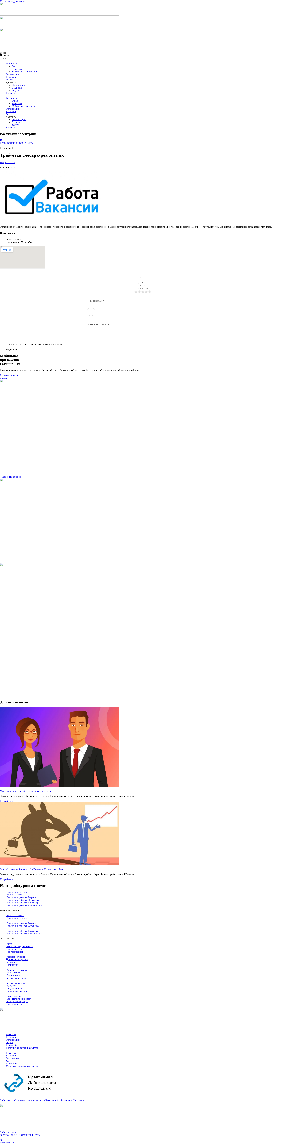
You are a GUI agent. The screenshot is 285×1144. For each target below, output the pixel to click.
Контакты (17, 69)
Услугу (15, 90)
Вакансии (11, 77)
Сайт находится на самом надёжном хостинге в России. (20, 1133)
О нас (15, 66)
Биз (2, 162)
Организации (13, 74)
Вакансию (17, 87)
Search (3, 52)
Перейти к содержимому (12, 1)
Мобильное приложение (24, 71)
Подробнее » (6, 801)
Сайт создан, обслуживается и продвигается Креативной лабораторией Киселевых (42, 1100)
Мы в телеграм (7, 1142)
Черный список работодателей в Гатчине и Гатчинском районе (32, 869)
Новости (10, 93)
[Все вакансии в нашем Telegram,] (1, 140)
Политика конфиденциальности (22, 1048)
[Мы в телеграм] (1, 1140)
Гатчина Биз (12, 63)
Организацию (19, 85)
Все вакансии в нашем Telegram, (16, 143)
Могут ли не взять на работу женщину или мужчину (26, 791)
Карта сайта (12, 1045)
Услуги (9, 79)
